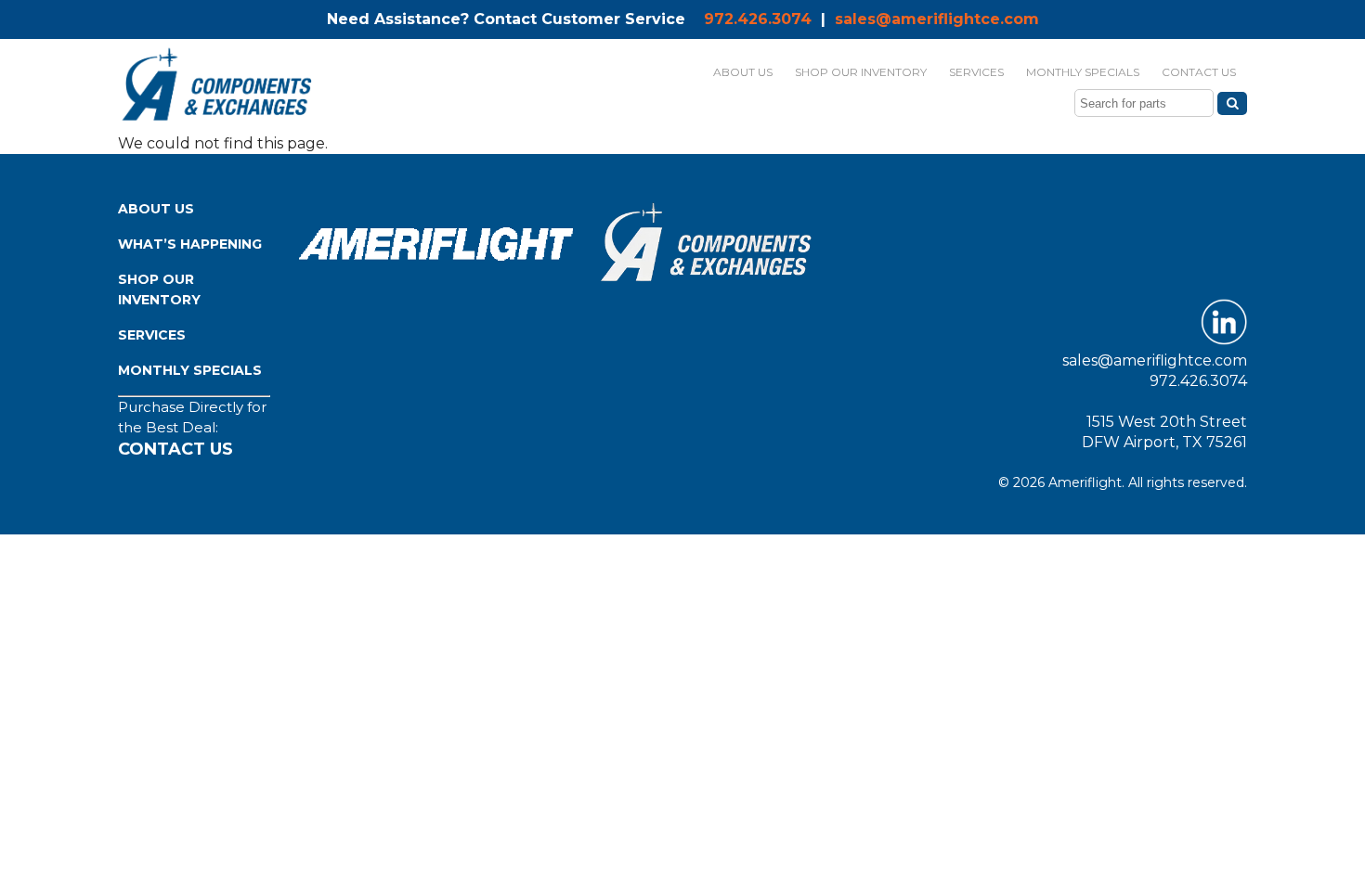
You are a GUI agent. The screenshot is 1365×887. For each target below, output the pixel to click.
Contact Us (175, 449)
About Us (156, 208)
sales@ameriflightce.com (937, 19)
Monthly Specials (190, 370)
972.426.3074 (758, 19)
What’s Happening (190, 244)
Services (152, 335)
